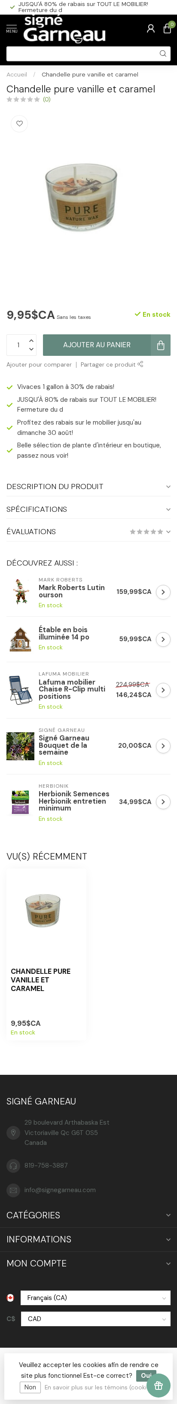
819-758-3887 (46, 1165)
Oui (146, 1375)
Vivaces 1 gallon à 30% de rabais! (65, 386)
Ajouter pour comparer (39, 364)
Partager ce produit (109, 364)
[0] (167, 28)
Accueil (16, 74)
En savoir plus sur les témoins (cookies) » (102, 1387)
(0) (47, 99)
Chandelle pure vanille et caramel (90, 74)
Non (30, 1387)
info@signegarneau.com (60, 1190)
